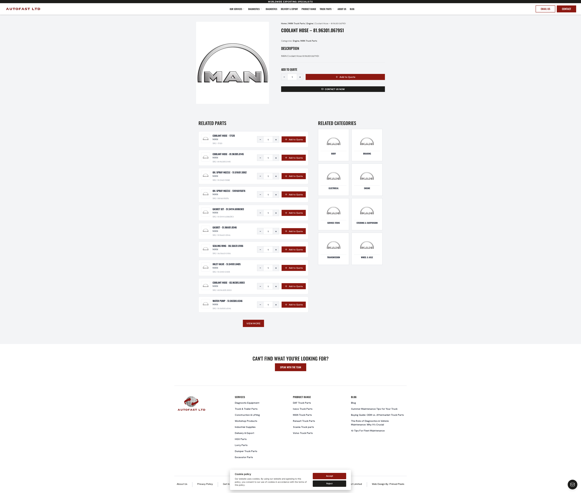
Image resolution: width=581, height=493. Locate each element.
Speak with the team (290, 367)
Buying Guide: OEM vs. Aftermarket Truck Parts (377, 414)
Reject (329, 483)
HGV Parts (241, 439)
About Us (342, 9)
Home (284, 23)
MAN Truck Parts (296, 23)
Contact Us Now (335, 89)
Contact (566, 9)
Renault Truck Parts (304, 420)
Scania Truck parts (303, 426)
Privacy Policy (205, 483)
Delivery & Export (289, 9)
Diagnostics (254, 9)
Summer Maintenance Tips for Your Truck (374, 408)
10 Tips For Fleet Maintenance (368, 430)
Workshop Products (246, 420)
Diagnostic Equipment (247, 402)
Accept (329, 476)
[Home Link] (62, 9)
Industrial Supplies (245, 426)
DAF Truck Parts (302, 402)
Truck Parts (326, 9)
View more (253, 323)
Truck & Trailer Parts (246, 408)
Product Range (309, 9)
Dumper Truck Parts (246, 451)
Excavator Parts (244, 457)
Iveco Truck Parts (302, 408)
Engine (310, 23)
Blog (352, 9)
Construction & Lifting (247, 414)
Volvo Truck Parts (303, 432)
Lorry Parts (241, 445)
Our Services (236, 9)
